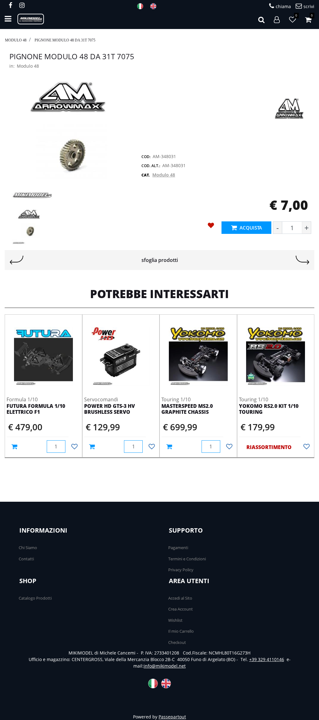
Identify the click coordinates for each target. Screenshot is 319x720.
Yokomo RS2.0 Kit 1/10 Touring (268, 409)
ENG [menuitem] (155, 6)
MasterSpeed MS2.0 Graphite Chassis (187, 409)
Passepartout (172, 717)
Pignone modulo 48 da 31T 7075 (65, 40)
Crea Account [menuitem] (180, 609)
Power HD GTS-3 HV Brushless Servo (109, 409)
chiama (283, 6)
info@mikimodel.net (165, 666)
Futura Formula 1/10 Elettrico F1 (36, 409)
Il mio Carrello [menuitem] (181, 631)
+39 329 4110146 (266, 659)
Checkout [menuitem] (177, 642)
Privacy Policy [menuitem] (180, 570)
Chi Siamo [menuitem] (28, 547)
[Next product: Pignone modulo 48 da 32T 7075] (302, 260)
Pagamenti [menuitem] (178, 547)
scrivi (308, 6)
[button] (69, 140)
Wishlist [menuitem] (175, 620)
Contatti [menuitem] (26, 559)
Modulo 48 (15, 40)
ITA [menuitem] (142, 6)
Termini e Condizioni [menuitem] (187, 559)
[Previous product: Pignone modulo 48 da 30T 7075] (16, 260)
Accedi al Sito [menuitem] (180, 598)
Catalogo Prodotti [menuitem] (35, 598)
